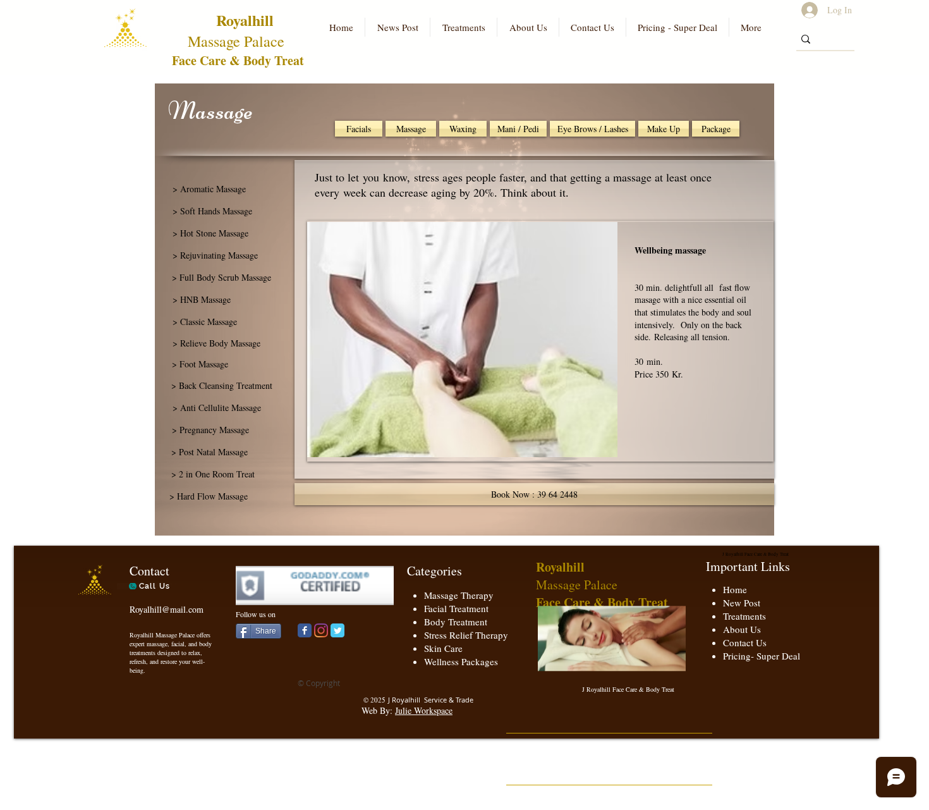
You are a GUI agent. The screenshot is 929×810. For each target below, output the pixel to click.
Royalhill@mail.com (166, 609)
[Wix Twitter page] (337, 630)
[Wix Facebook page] (305, 630)
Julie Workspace (423, 710)
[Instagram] (321, 630)
